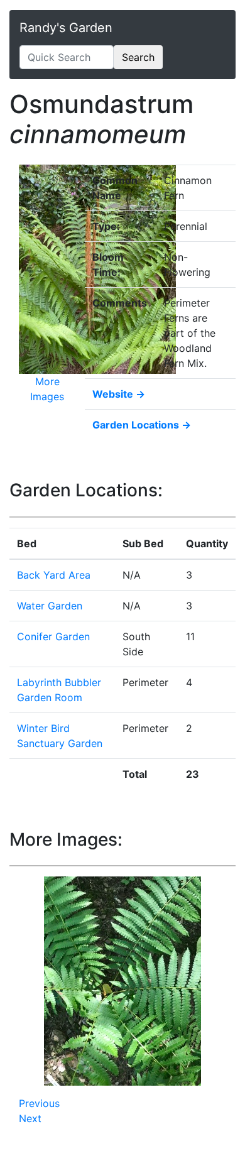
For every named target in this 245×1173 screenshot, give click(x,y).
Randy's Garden (65, 27)
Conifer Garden (53, 636)
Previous (39, 1103)
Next (30, 1118)
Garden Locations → (141, 424)
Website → (118, 394)
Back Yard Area (53, 575)
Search (138, 57)
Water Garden (49, 605)
